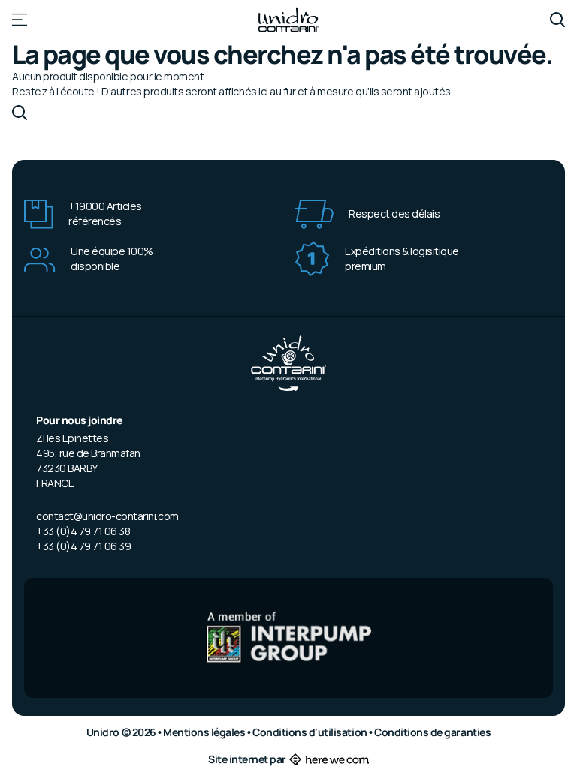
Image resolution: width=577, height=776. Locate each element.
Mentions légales (205, 732)
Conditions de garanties (432, 732)
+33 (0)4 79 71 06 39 (83, 546)
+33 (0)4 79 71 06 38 (83, 531)
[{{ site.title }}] (288, 19)
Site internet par (247, 759)
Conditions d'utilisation (310, 732)
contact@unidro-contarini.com (107, 516)
